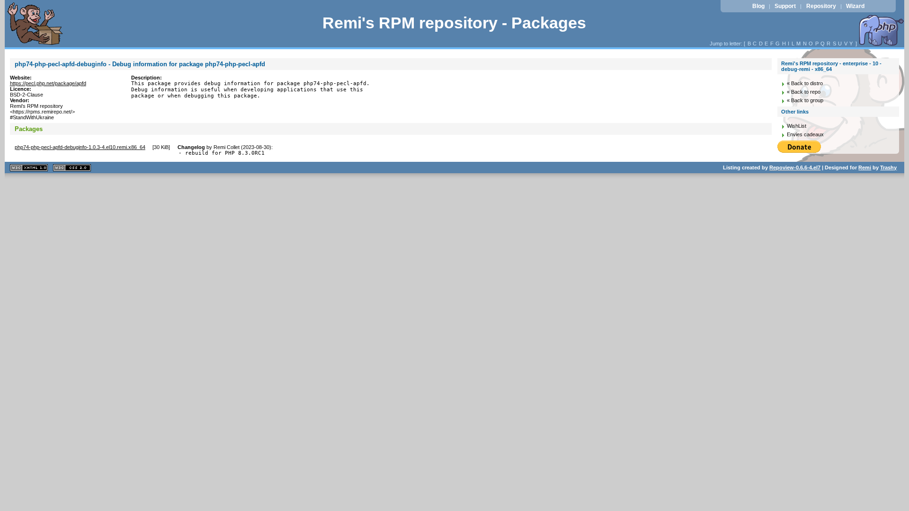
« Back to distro (805, 83)
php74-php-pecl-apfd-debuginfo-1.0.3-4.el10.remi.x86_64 (80, 147)
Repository (821, 6)
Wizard (855, 6)
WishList (796, 126)
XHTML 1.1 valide (29, 167)
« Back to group (805, 100)
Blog (758, 6)
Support (785, 6)
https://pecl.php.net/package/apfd (48, 83)
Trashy (888, 167)
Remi (864, 167)
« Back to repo (803, 92)
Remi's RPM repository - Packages (454, 23)
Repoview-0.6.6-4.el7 (794, 167)
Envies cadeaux (805, 134)
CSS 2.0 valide (72, 167)
